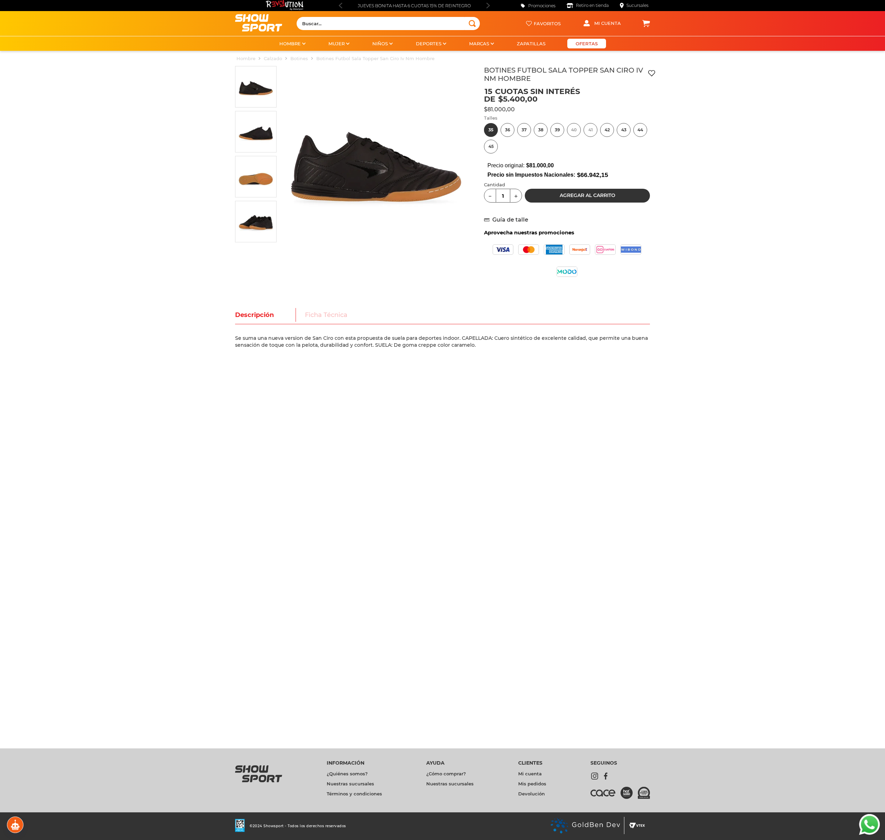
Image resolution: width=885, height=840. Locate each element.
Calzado (273, 58)
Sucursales (637, 5)
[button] (491, 130)
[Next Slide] (488, 5)
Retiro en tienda (592, 5)
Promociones (542, 5)
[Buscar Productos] (472, 23)
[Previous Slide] (340, 5)
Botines (299, 58)
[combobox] (388, 23)
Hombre (245, 58)
